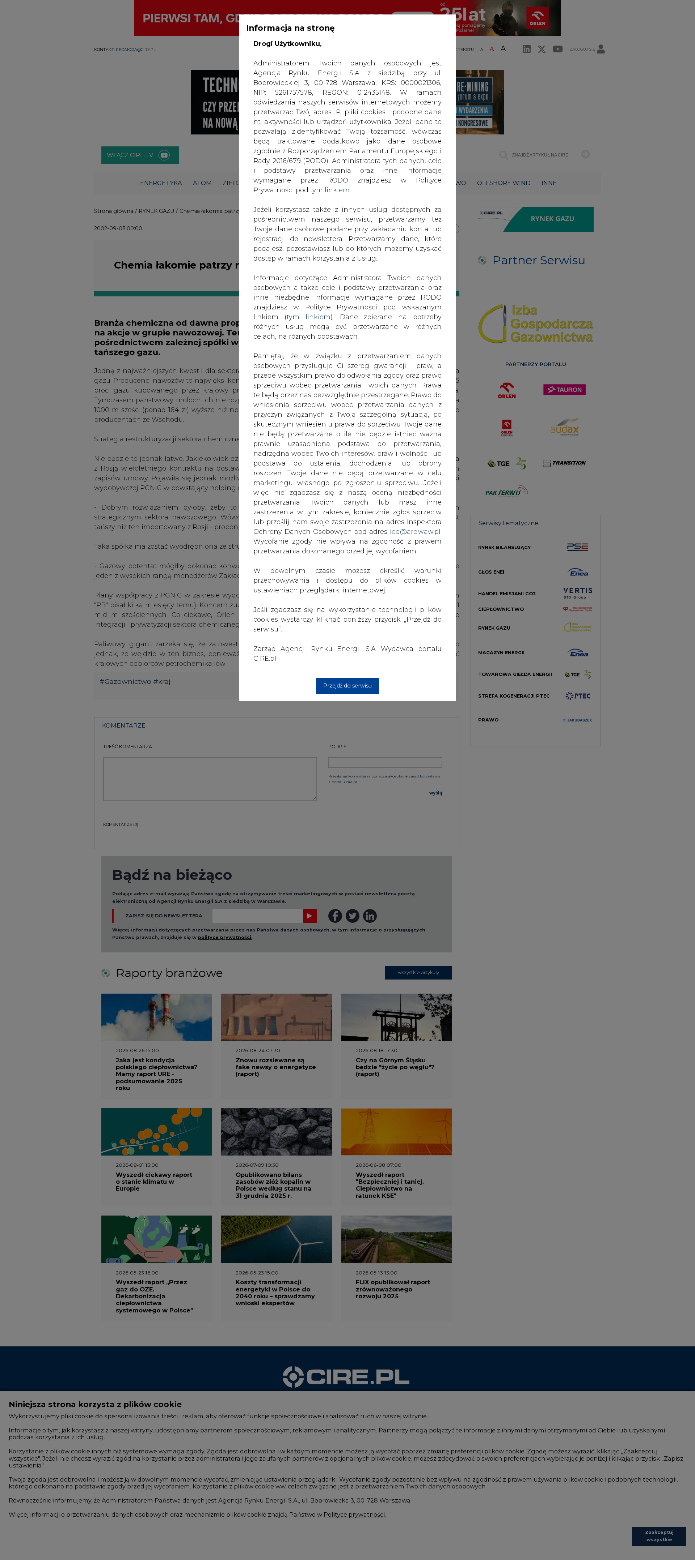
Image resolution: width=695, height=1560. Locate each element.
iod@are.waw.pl (415, 532)
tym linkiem (308, 317)
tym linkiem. (330, 190)
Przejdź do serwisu (347, 685)
